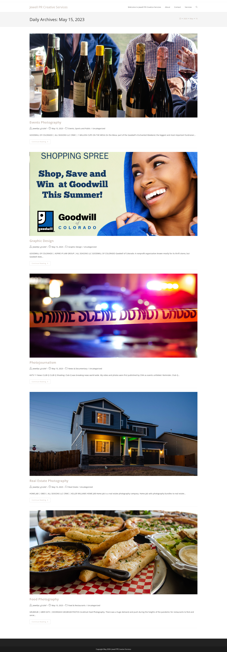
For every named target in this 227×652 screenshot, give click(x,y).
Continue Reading (41, 142)
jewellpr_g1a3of (39, 128)
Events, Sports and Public (79, 128)
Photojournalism (43, 362)
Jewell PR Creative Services (49, 7)
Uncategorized (98, 128)
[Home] (180, 18)
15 (196, 18)
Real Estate (73, 487)
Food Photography (44, 599)
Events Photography (45, 122)
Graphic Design (42, 241)
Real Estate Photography (49, 481)
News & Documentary (77, 368)
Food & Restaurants (77, 605)
